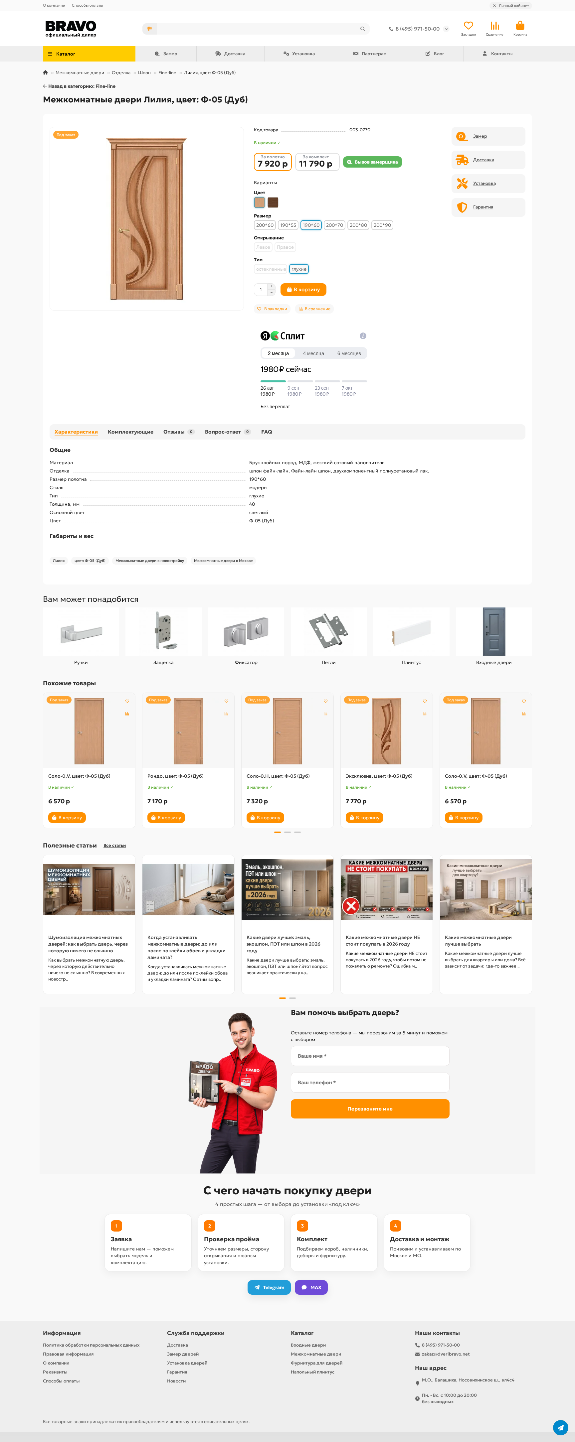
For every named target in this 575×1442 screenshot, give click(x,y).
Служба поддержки (196, 1333)
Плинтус (411, 662)
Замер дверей (183, 1354)
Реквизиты (55, 1372)
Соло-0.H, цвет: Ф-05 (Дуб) (278, 776)
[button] (43, 759)
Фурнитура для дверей (316, 1363)
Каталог (302, 1333)
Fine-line (167, 72)
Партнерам (374, 54)
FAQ (266, 432)
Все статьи (114, 845)
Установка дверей (187, 1363)
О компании (54, 5)
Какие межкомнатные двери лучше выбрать (478, 940)
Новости (176, 1381)
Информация (62, 1333)
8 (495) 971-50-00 (418, 29)
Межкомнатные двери (80, 72)
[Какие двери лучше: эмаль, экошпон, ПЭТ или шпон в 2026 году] (287, 889)
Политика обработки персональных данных (91, 1345)
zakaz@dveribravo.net (446, 1354)
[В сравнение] (127, 713)
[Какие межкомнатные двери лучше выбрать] (486, 889)
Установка (303, 54)
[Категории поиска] (149, 29)
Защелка (163, 662)
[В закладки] (127, 701)
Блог (439, 54)
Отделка (121, 72)
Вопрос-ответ (227, 432)
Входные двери (494, 662)
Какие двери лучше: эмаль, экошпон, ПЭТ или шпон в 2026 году (283, 944)
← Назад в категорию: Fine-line (79, 86)
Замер (170, 54)
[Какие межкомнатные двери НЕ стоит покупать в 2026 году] (387, 889)
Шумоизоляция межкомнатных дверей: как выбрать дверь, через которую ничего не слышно (88, 944)
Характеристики (76, 432)
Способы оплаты (87, 5)
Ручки (81, 662)
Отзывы (177, 432)
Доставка (234, 54)
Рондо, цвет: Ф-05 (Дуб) (175, 776)
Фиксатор (246, 662)
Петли (329, 662)
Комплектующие (130, 432)
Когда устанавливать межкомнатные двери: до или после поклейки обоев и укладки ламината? (186, 947)
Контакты (502, 54)
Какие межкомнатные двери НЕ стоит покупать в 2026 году (383, 940)
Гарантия (177, 1372)
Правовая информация (68, 1354)
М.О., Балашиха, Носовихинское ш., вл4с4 (468, 1380)
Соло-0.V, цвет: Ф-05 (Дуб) (79, 776)
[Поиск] (362, 29)
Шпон (144, 72)
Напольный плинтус (312, 1372)
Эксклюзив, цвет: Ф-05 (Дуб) (379, 776)
